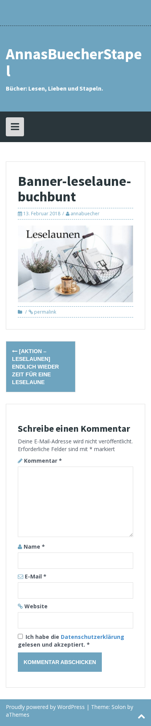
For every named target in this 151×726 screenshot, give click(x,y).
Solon (119, 707)
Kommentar (43, 460)
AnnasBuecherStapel (74, 62)
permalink (44, 312)
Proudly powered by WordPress (45, 707)
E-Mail (35, 576)
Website (36, 606)
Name (34, 546)
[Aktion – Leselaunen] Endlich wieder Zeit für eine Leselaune (35, 366)
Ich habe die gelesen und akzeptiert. (71, 640)
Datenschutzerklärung (92, 636)
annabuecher (85, 213)
